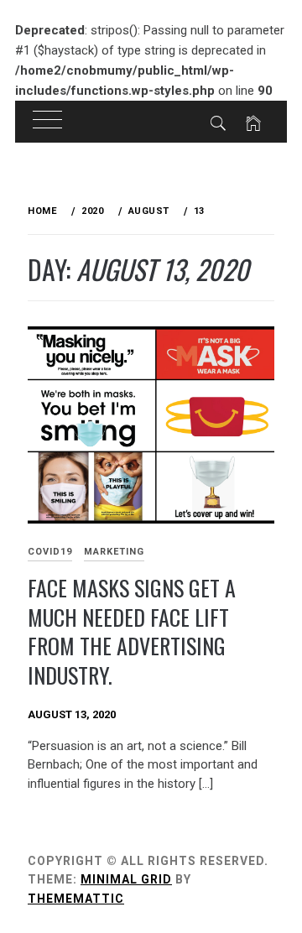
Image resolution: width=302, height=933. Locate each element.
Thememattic (76, 898)
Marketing (114, 551)
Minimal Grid (126, 879)
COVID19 (50, 551)
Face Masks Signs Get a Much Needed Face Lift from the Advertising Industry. (132, 631)
